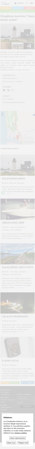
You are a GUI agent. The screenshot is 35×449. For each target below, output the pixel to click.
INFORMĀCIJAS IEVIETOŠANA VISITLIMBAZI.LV (6, 392)
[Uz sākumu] (5, 3)
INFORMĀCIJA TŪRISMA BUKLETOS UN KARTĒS (8, 400)
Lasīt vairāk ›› (6, 194)
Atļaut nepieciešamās (17, 438)
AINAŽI (6, 8)
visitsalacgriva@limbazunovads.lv (14, 102)
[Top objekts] (2, 192)
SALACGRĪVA (17, 8)
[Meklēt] (26, 3)
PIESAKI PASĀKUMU (7, 413)
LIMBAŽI (29, 8)
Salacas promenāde (15, 316)
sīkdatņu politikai (21, 433)
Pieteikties (27, 406)
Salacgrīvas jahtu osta (17, 267)
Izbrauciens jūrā (13, 222)
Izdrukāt (15, 382)
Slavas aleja (10, 360)
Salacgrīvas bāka (13, 178)
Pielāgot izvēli (23, 443)
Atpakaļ (5, 382)
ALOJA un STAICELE (17, 11)
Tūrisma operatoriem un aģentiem (6, 407)
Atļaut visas (11, 443)
